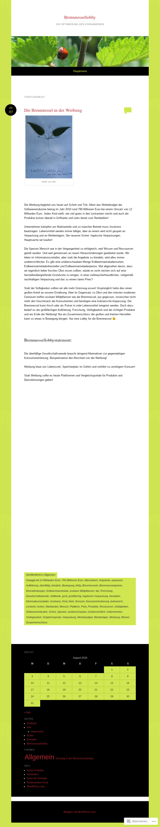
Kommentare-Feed (37, 782)
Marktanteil (52, 606)
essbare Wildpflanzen (82, 590)
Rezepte (31, 739)
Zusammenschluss (36, 622)
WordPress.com (36, 786)
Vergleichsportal (51, 617)
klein (71, 601)
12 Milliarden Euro (50, 580)
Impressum (37, 731)
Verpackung (69, 617)
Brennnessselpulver (110, 585)
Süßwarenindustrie (37, 611)
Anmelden (33, 774)
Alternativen (91, 580)
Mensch (64, 606)
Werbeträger (101, 617)
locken (41, 606)
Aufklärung (32, 585)
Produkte (93, 606)
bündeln (56, 585)
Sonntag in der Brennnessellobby (75, 758)
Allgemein (49, 574)
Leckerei (31, 606)
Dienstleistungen (35, 590)
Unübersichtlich (96, 611)
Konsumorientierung (97, 601)
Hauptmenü (80, 71)
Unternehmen (114, 611)
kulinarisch (116, 601)
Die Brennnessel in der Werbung (53, 110)
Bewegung (68, 585)
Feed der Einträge (37, 778)
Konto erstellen (35, 770)
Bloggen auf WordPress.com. (80, 811)
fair (97, 590)
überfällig (45, 585)
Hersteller (114, 596)
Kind (65, 601)
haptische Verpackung (95, 596)
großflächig (75, 596)
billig (78, 585)
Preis (84, 606)
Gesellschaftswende (37, 596)
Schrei (52, 611)
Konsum (80, 601)
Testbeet (31, 723)
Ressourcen (106, 606)
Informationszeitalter (37, 601)
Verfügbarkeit (33, 617)
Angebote (104, 580)
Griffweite (55, 596)
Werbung (114, 617)
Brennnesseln (90, 585)
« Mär (27, 712)
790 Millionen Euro (72, 580)
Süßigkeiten (121, 606)
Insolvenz (55, 601)
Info (29, 727)
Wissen (125, 617)
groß (64, 596)
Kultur (30, 735)
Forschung (106, 590)
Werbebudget (85, 617)
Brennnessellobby (80, 17)
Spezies (61, 611)
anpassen (117, 580)
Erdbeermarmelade (57, 590)
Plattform (75, 606)
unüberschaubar (77, 611)
